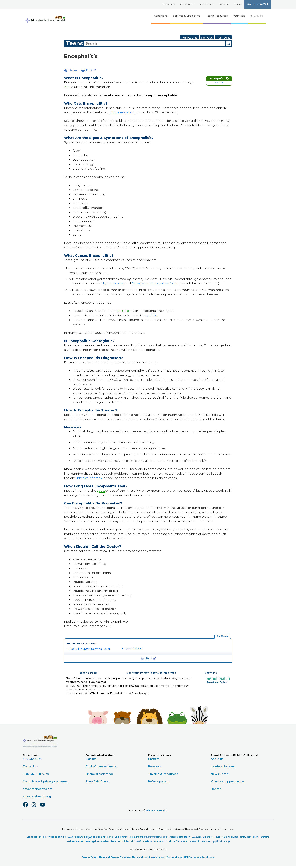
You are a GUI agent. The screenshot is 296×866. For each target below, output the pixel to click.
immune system (122, 112)
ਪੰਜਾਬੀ (138, 841)
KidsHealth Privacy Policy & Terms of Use (151, 672)
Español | (32, 837)
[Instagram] (35, 807)
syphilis (151, 315)
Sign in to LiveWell (258, 4)
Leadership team (223, 766)
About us (217, 759)
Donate (238, 4)
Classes (90, 759)
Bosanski (80, 837)
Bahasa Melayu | (76, 841)
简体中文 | (142, 837)
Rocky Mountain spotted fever (154, 283)
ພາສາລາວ (265, 837)
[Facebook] (27, 807)
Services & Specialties (186, 15)
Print (89, 70)
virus (67, 87)
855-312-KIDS (168, 4)
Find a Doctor (187, 4)
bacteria (122, 310)
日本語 (235, 837)
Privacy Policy (89, 857)
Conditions (161, 15)
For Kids (207, 37)
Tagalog (206, 841)
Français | (174, 837)
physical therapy (89, 478)
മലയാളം (90, 841)
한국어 (256, 837)
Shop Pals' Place (97, 781)
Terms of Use (174, 857)
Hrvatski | (163, 837)
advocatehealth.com (37, 789)
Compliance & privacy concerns (45, 781)
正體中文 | (152, 837)
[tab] (222, 636)
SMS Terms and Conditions (199, 857)
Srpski (168, 841)
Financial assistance (99, 774)
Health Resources (217, 15)
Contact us (30, 766)
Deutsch (185, 837)
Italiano (226, 837)
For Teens (223, 37)
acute (101, 490)
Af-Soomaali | (182, 841)
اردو (215, 841)
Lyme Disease (133, 648)
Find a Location (206, 4)
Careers (153, 759)
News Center (220, 774)
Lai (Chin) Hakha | (104, 837)
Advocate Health (156, 810)
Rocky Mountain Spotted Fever (89, 648)
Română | (159, 841)
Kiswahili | (196, 841)
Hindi (217, 837)
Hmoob (42, 837)
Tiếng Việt (224, 841)
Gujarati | (208, 837)
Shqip (62, 837)
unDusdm (245, 837)
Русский (53, 837)
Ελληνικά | (197, 837)
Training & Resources (163, 774)
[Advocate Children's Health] (45, 16)
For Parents (189, 37)
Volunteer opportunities (228, 781)
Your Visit (239, 15)
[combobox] (154, 43)
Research (155, 766)
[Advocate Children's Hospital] (40, 752)
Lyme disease (113, 283)
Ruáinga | (148, 841)
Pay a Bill (224, 4)
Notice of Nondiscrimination (148, 857)
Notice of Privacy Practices (115, 857)
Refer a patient (158, 781)
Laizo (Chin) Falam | (126, 837)
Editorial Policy (88, 672)
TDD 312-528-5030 (36, 774)
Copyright (211, 672)
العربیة (70, 837)
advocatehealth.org (37, 796)
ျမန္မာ (89, 837)
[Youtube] (44, 807)
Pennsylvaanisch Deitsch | (111, 841)
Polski (130, 841)
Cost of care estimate (101, 766)
